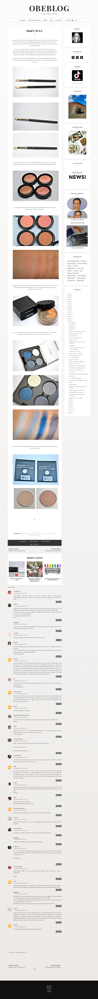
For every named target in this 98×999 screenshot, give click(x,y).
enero (70, 411)
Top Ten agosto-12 (73, 335)
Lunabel (15, 633)
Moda (81, 270)
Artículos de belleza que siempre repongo (52, 579)
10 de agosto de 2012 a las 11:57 (20, 728)
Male (14, 797)
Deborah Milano (71, 268)
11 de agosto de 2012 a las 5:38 (20, 848)
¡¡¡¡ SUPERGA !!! (72, 345)
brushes (26, 533)
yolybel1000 (16, 591)
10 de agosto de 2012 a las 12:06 (20, 757)
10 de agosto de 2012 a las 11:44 (20, 708)
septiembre (72, 327)
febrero (71, 409)
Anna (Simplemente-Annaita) (21, 715)
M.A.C (43, 533)
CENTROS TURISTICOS (82, 263)
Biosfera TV (84, 261)
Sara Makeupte (17, 828)
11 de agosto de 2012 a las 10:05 (20, 868)
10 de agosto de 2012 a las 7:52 (20, 593)
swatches (37, 535)
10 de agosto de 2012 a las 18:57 (20, 819)
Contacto (59, 20)
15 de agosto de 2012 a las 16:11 (20, 926)
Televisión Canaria (81, 278)
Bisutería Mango (72, 384)
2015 (69, 314)
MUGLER (76, 270)
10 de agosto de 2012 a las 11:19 (20, 680)
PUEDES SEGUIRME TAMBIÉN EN (76, 361)
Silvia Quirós (17, 755)
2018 (69, 309)
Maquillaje (32, 535)
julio (70, 399)
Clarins (69, 266)
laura (15, 706)
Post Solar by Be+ (73, 339)
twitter (49, 989)
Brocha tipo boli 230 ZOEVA (16, 579)
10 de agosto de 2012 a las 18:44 (20, 810)
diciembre (71, 322)
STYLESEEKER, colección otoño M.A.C (77, 367)
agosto (71, 329)
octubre (71, 325)
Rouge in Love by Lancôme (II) (76, 353)
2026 (69, 293)
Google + (36, 544)
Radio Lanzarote (82, 275)
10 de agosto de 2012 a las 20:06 (21, 830)
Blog (51, 20)
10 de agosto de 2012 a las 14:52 (20, 784)
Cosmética (31, 533)
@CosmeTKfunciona (19, 808)
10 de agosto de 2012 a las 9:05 (20, 606)
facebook (49, 988)
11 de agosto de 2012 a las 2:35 (20, 839)
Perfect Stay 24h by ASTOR (75, 337)
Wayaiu (15, 908)
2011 (69, 413)
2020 (69, 305)
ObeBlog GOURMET (71, 275)
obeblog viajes (80, 280)
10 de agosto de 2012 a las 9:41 (20, 644)
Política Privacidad (34, 20)
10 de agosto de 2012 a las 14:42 (20, 768)
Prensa (45, 20)
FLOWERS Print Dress (74, 357)
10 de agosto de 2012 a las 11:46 (20, 717)
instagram (49, 986)
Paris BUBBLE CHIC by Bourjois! (76, 392)
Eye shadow (38, 533)
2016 (69, 312)
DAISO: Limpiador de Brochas (76, 370)
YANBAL (71, 382)
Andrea (15, 642)
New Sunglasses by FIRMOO (75, 378)
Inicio (34, 969)
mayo (70, 403)
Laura (15, 782)
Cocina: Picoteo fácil (73, 359)
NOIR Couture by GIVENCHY (75, 355)
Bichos (15, 924)
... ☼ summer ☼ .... (73, 372)
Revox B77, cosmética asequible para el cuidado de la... (34, 580)
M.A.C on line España (50, 533)
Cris (14, 881)
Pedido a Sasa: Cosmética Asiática (77, 365)
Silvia (15, 726)
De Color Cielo (17, 691)
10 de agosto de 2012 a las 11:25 (20, 693)
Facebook (23, 541)
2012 (69, 320)
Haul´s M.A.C (72, 376)
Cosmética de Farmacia (74, 351)
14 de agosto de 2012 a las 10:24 (20, 910)
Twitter (34, 541)
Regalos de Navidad (77, 247)
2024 (69, 297)
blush (22, 533)
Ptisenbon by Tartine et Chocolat (76, 390)
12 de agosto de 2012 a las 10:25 (20, 883)
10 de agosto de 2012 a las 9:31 (20, 635)
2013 (69, 318)
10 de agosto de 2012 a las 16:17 (20, 799)
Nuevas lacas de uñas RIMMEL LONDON (78, 380)
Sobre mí (23, 20)
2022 (69, 301)
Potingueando (17, 866)
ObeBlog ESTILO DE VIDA (72, 273)
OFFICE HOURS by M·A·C (74, 363)
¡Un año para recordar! (77, 222)
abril (70, 405)
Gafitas (15, 817)
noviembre (72, 324)
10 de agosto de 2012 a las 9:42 (20, 660)
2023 (69, 299)
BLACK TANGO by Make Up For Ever (77, 331)
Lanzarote (70, 270)
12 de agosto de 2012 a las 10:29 (20, 893)
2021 (69, 303)
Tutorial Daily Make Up (77, 219)
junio (70, 401)
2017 (69, 310)
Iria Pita (15, 658)
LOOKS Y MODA (80, 268)
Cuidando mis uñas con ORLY (75, 398)
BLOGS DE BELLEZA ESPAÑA (73, 261)
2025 (69, 295)
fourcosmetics (71, 280)
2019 (69, 307)
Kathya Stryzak (17, 739)
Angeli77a (16, 846)
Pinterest (47, 541)
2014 (69, 316)
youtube (49, 991)
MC (14, 678)
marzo (70, 407)
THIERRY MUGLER (71, 278)
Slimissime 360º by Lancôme (75, 333)
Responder (58, 601)
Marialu (15, 604)
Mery (14, 766)
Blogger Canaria (71, 263)
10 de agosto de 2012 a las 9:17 (20, 624)
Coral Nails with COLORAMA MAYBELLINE (78, 374)
